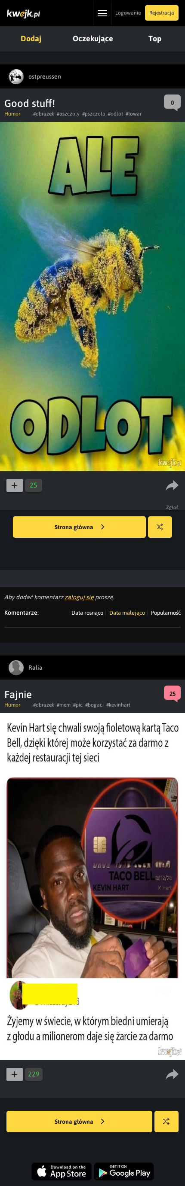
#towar (134, 114)
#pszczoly (68, 114)
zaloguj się (79, 597)
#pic (78, 705)
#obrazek (43, 114)
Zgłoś (172, 507)
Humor (12, 114)
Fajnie (18, 694)
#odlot (115, 114)
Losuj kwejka (160, 527)
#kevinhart (118, 705)
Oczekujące (93, 38)
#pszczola (93, 114)
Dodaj (31, 38)
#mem (64, 705)
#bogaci (94, 705)
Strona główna (75, 527)
